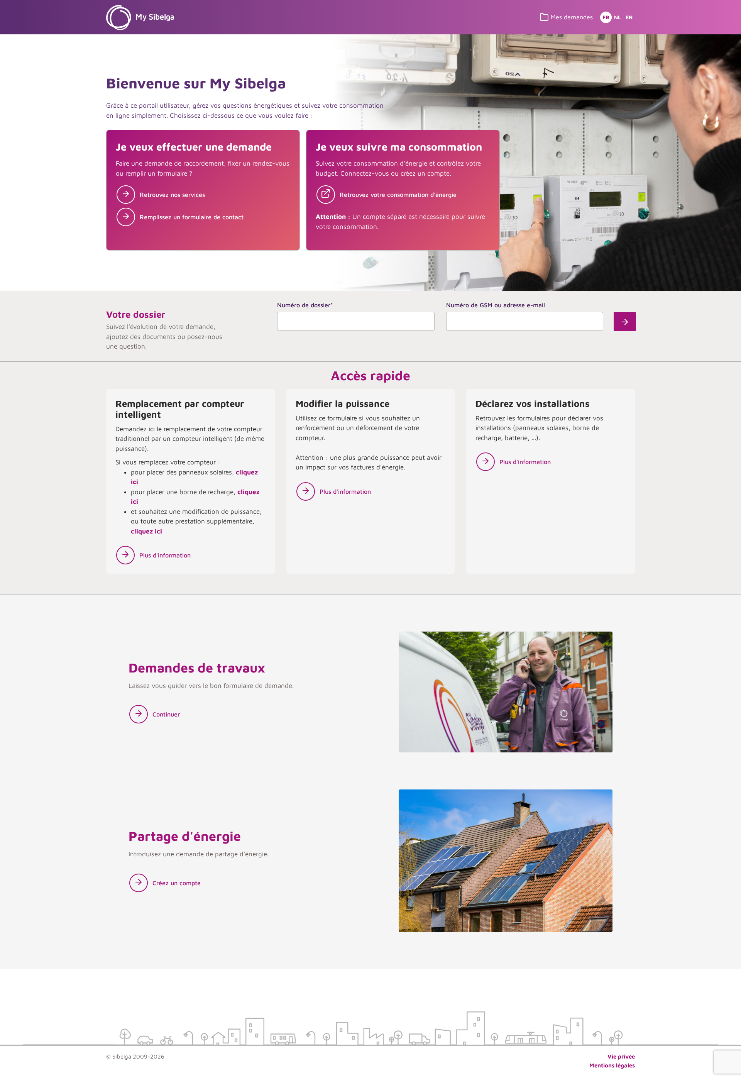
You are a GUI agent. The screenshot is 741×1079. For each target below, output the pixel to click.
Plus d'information (165, 555)
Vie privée (621, 1056)
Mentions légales (612, 1065)
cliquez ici (146, 531)
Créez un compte (176, 882)
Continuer (166, 714)
